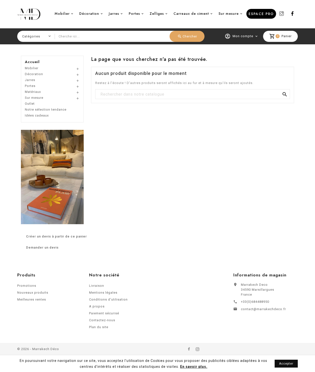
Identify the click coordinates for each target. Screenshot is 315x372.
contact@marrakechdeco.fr (263, 309)
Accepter (286, 363)
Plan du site (98, 327)
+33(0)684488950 (255, 302)
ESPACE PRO (261, 13)
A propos (97, 306)
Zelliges (157, 13)
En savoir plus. (193, 367)
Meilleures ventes (31, 299)
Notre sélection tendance (45, 109)
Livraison (96, 285)
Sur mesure (229, 13)
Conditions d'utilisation (108, 299)
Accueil (32, 62)
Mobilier (62, 13)
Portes (134, 13)
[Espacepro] (52, 177)
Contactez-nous (102, 320)
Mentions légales (103, 292)
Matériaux (33, 92)
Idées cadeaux (37, 115)
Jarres (114, 13)
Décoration (89, 13)
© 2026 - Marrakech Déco (38, 349)
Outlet (30, 103)
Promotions (26, 285)
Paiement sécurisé (104, 313)
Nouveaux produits (32, 292)
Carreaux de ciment (191, 13)
